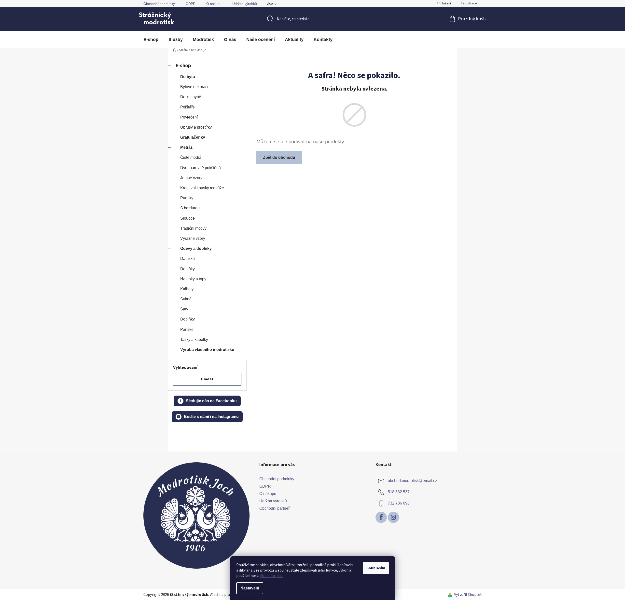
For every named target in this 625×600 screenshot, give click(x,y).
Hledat (207, 379)
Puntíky (186, 198)
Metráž (186, 147)
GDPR (190, 4)
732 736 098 (399, 503)
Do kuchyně (190, 97)
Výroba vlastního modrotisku (207, 349)
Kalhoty (187, 289)
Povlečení (189, 117)
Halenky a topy (193, 279)
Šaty (184, 309)
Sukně (186, 299)
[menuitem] (151, 39)
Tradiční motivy (193, 228)
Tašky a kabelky (194, 339)
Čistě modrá (190, 157)
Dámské (187, 258)
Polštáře (187, 107)
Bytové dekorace (194, 87)
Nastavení (249, 588)
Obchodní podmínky (159, 4)
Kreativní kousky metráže (202, 188)
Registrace (469, 3)
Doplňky (187, 269)
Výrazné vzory (192, 238)
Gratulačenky (192, 137)
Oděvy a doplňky (196, 248)
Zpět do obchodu (279, 157)
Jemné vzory (191, 178)
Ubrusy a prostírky (196, 127)
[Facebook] (381, 517)
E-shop (183, 65)
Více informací (271, 575)
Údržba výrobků (244, 4)
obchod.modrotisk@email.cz (412, 481)
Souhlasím (375, 568)
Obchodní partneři (275, 508)
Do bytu (187, 77)
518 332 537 (399, 492)
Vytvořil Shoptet (468, 594)
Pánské (187, 329)
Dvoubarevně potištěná (200, 168)
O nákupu (214, 4)
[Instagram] (393, 517)
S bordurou (190, 208)
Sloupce (187, 218)
